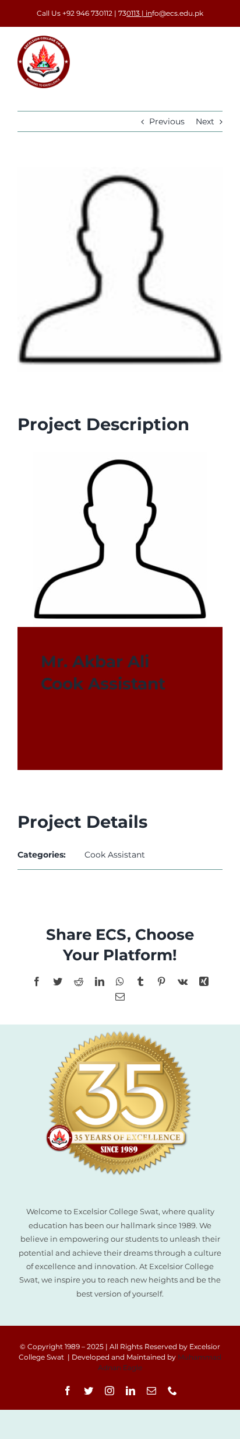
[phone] (172, 1390)
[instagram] (109, 1390)
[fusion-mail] (87, 736)
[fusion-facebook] (45, 736)
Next (205, 121)
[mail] (151, 1390)
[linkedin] (130, 1390)
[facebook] (67, 1390)
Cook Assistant (114, 854)
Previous (167, 121)
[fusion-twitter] (66, 736)
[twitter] (88, 1390)
